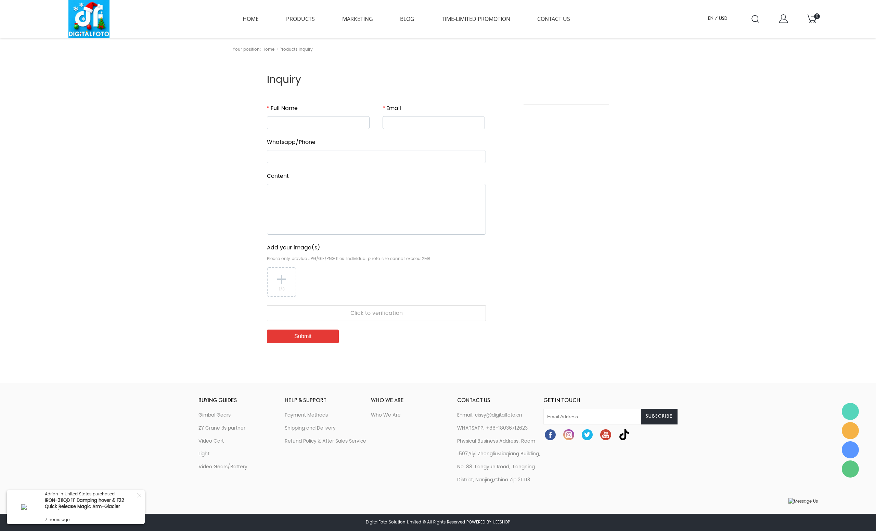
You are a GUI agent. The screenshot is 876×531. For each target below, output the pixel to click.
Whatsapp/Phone (291, 142)
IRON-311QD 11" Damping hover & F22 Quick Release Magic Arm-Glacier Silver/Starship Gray (84, 507)
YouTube (606, 435)
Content (278, 176)
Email (392, 108)
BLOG (407, 19)
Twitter (587, 435)
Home (251, 19)
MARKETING (357, 19)
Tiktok (624, 435)
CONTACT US (553, 19)
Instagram (569, 435)
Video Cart (211, 441)
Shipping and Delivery (310, 428)
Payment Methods (306, 415)
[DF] (850, 430)
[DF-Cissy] (850, 411)
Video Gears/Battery (222, 467)
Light (203, 454)
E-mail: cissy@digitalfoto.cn (489, 415)
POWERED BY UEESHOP (488, 522)
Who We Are (386, 415)
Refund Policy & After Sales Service (325, 441)
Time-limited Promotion (476, 19)
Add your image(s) (293, 247)
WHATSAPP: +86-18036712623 (492, 428)
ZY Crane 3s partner (221, 428)
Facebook (550, 435)
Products (300, 19)
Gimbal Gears (214, 415)
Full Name (282, 108)
